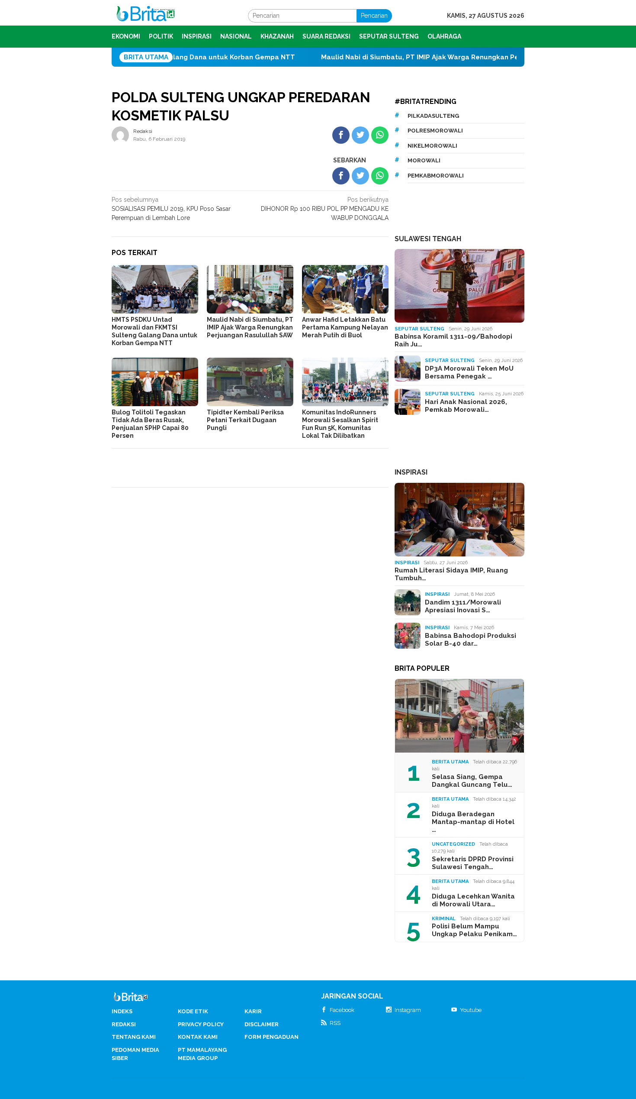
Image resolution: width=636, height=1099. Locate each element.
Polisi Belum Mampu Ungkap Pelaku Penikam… (474, 930)
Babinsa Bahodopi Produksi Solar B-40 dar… (470, 639)
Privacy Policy (201, 1024)
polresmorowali (435, 130)
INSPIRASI (411, 472)
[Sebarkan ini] (341, 135)
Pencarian (374, 15)
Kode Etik (193, 1011)
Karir (253, 1011)
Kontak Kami (198, 1037)
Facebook (342, 1010)
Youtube (471, 1010)
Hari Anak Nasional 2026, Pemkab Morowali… (466, 406)
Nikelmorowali (432, 145)
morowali (424, 160)
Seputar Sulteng (419, 329)
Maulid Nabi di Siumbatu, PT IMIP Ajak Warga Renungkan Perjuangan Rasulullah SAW (424, 57)
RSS (335, 1023)
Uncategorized (453, 844)
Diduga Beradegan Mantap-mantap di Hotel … (473, 822)
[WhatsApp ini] (380, 135)
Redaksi (124, 1024)
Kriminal (444, 918)
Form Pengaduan (271, 1037)
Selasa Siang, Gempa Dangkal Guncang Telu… (472, 781)
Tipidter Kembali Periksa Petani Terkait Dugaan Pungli (245, 420)
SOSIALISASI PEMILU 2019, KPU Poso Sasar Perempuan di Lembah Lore (171, 208)
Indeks (122, 1011)
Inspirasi (407, 563)
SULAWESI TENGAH (428, 239)
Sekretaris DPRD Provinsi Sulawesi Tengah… (473, 863)
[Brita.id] (146, 15)
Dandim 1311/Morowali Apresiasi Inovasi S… (463, 606)
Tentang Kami (134, 1037)
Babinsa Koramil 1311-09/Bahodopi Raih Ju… (453, 340)
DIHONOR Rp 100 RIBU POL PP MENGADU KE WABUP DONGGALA (325, 208)
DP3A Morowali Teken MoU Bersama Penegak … (469, 372)
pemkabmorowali (436, 175)
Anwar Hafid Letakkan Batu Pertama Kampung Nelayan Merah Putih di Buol (345, 327)
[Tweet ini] (360, 135)
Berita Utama (450, 762)
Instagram (408, 1010)
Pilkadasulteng (433, 116)
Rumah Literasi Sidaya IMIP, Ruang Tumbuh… (451, 574)
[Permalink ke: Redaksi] (120, 134)
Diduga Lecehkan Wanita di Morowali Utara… (473, 900)
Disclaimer (261, 1024)
